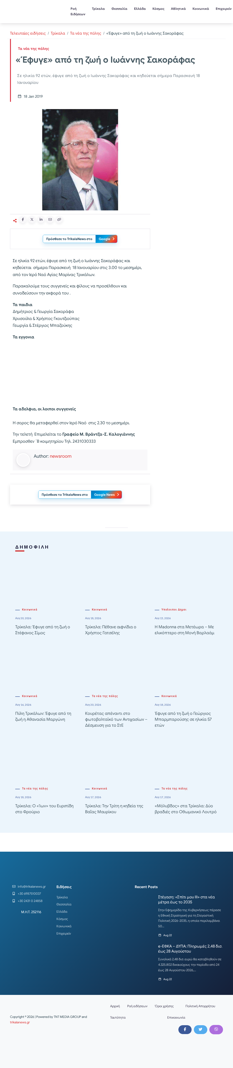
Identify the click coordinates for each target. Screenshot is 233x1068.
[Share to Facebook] (22, 219)
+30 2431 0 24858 (30, 901)
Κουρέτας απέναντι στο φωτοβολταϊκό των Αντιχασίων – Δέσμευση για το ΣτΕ (116, 719)
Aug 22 (167, 935)
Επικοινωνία (176, 1017)
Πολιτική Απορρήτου (200, 1006)
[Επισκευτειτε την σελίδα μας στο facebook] (185, 1029)
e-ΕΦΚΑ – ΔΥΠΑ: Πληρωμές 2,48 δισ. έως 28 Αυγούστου (190, 949)
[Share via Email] (50, 219)
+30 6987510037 (29, 894)
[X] (200, 1029)
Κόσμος (158, 9)
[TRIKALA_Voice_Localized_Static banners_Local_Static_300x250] (80, 373)
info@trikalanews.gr (32, 886)
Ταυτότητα (118, 1017)
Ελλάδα (140, 9)
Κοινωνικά (200, 9)
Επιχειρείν (63, 933)
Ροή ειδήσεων (137, 1006)
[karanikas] (189, 144)
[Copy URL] (59, 219)
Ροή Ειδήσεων (78, 11)
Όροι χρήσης (164, 1006)
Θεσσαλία (119, 9)
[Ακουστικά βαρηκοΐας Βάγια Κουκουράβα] (189, 209)
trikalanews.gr (20, 1022)
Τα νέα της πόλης (85, 33)
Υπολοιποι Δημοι (174, 609)
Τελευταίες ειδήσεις (28, 33)
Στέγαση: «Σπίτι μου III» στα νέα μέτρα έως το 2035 (186, 899)
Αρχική (115, 1006)
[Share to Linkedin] (41, 219)
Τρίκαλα (98, 9)
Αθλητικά (178, 9)
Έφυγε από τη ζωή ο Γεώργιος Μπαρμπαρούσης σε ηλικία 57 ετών (183, 719)
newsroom (60, 456)
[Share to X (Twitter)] (31, 219)
